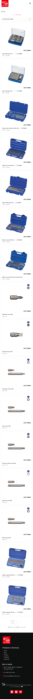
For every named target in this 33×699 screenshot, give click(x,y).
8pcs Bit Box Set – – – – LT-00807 (12, 91)
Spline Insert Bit (7, 500)
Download (6, 657)
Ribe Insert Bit (6, 537)
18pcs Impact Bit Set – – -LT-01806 (12, 575)
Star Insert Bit (6, 426)
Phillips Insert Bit (7, 314)
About (5, 652)
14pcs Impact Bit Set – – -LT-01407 (12, 612)
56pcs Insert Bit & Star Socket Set (12, 277)
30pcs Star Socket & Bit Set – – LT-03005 (14, 128)
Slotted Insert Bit (7, 351)
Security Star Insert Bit (9, 463)
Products (6, 655)
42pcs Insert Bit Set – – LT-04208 (12, 240)
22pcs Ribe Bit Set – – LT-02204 (11, 202)
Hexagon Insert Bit (8, 388)
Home (13, 14)
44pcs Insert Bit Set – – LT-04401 (12, 165)
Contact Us (6, 659)
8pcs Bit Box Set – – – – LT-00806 (12, 53)
